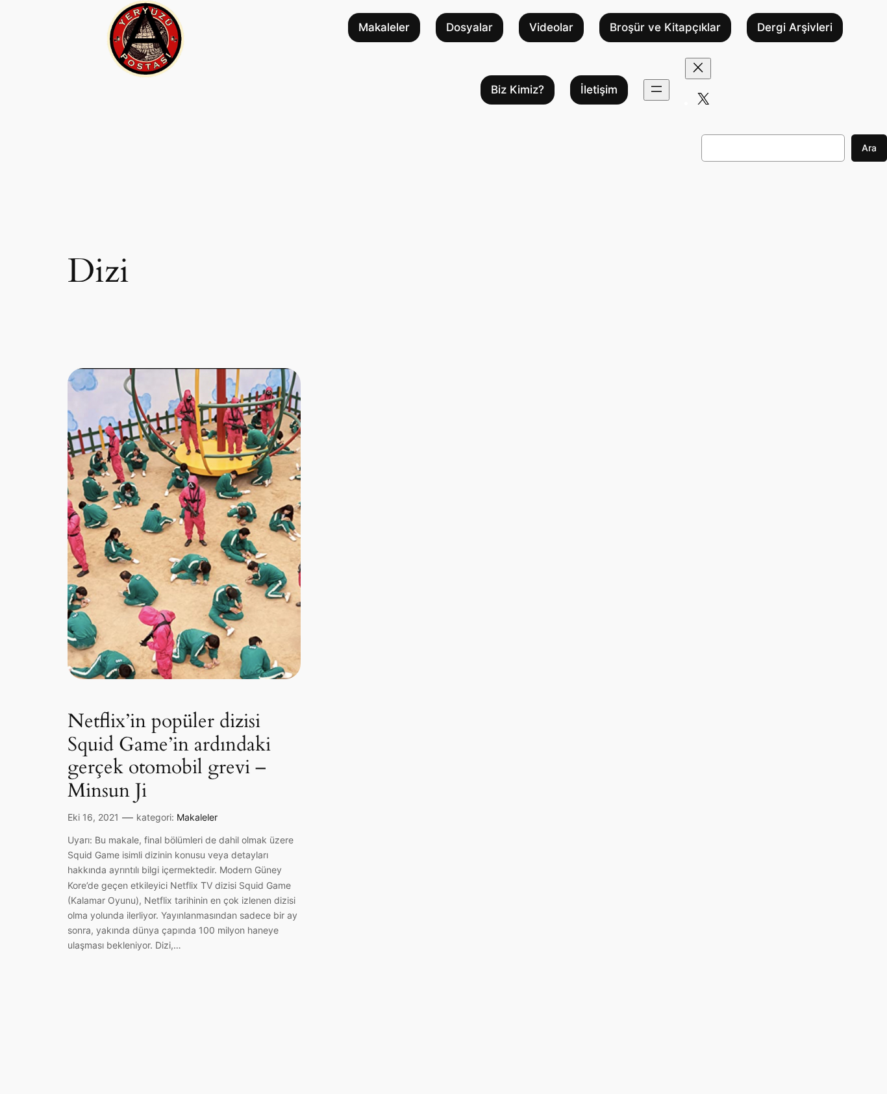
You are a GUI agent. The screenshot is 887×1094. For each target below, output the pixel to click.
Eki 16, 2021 (93, 817)
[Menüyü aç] (656, 90)
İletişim (599, 90)
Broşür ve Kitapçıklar (665, 27)
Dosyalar (469, 27)
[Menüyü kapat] (698, 68)
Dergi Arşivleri (794, 27)
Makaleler (384, 27)
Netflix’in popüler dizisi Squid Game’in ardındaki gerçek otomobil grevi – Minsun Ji (169, 756)
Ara (869, 147)
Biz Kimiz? (517, 90)
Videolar (551, 27)
